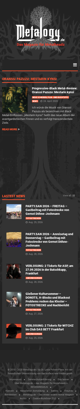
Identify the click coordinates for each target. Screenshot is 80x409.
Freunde (68, 391)
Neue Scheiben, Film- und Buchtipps (50, 97)
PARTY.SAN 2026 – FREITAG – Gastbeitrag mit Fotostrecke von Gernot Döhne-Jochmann (47, 209)
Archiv (23, 398)
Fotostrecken (33, 218)
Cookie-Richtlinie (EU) (44, 398)
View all (67, 195)
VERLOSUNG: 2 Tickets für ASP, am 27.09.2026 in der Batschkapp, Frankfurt (49, 269)
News (35, 101)
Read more (9, 129)
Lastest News (13, 196)
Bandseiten (11, 394)
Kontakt (10, 391)
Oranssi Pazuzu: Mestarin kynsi (29, 79)
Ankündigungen (34, 278)
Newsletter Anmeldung (32, 391)
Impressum (15, 379)
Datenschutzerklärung (39, 379)
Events (54, 391)
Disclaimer (63, 379)
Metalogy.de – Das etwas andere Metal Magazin (48, 394)
